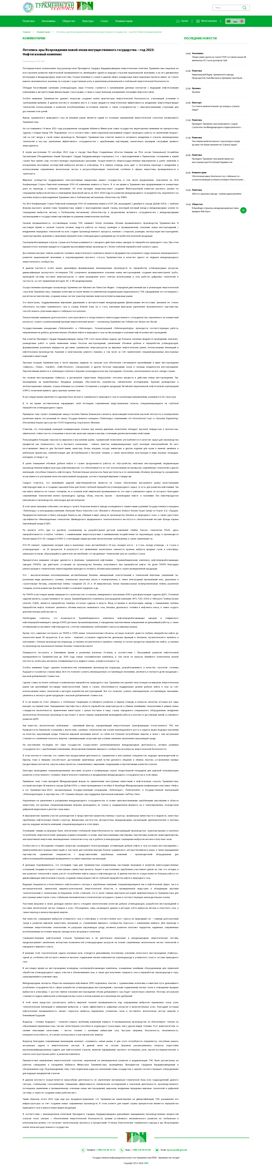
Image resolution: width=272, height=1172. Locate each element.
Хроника (196, 88)
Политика (28, 21)
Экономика (48, 21)
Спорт (104, 21)
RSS (146, 1163)
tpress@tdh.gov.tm (177, 1150)
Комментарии (123, 21)
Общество (68, 21)
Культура (88, 21)
